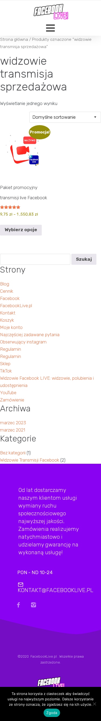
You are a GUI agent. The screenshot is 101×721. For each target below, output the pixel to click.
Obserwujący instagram (23, 342)
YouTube (8, 392)
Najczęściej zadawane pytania (30, 334)
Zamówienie (12, 400)
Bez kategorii (13, 452)
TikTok (6, 371)
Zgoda (51, 713)
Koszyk (7, 320)
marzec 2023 (13, 422)
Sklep (5, 363)
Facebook (10, 298)
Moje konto (11, 327)
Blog (4, 284)
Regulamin (10, 349)
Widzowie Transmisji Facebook (29, 460)
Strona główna (14, 39)
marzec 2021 (12, 430)
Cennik (6, 291)
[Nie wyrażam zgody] (94, 705)
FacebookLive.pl (16, 305)
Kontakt (7, 313)
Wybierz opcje (21, 229)
